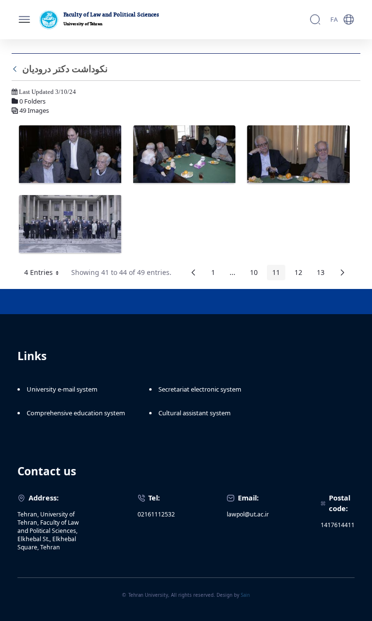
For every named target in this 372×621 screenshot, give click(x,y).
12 (301, 274)
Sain (245, 595)
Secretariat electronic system (199, 389)
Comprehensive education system (76, 413)
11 (278, 274)
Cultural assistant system (194, 413)
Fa (334, 19)
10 (256, 274)
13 (323, 274)
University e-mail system (62, 389)
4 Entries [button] (45, 274)
